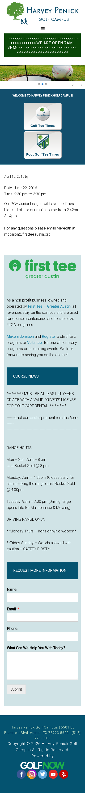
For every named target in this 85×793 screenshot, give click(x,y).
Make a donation (20, 336)
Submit (16, 689)
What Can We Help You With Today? (36, 648)
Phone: (12, 628)
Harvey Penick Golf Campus (42, 13)
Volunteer (35, 342)
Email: (13, 609)
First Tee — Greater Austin (49, 306)
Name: (12, 589)
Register (49, 336)
